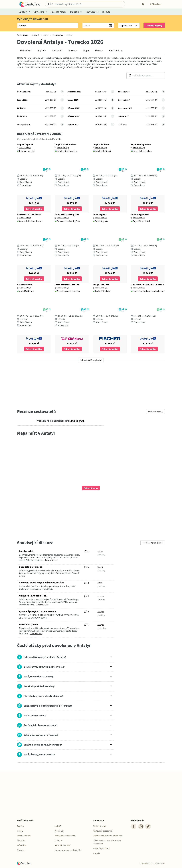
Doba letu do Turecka (30, 566)
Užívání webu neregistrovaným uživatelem (107, 842)
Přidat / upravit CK (101, 848)
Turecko (22, 147)
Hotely (20, 830)
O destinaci (25, 50)
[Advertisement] (91, 386)
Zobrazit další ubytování (91, 360)
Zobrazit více (51, 560)
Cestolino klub (99, 826)
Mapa (86, 50)
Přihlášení (155, 4)
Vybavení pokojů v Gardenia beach (37, 611)
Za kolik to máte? (63, 845)
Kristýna (100, 551)
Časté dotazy (115, 50)
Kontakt (96, 853)
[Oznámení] (142, 4)
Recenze (72, 50)
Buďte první (77, 420)
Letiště (58, 826)
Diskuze (106, 11)
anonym (101, 596)
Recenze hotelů (58, 11)
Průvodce (21, 845)
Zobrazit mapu (91, 488)
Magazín (21, 840)
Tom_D (100, 567)
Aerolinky (59, 830)
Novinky (21, 850)
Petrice (100, 583)
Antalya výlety (27, 551)
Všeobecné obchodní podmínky (107, 835)
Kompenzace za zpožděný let (68, 850)
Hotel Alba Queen (28, 624)
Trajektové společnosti (65, 835)
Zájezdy (42, 50)
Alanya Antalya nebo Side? (33, 595)
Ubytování (57, 50)
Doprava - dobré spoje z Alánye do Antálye (41, 582)
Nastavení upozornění (103, 830)
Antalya (28, 147)
